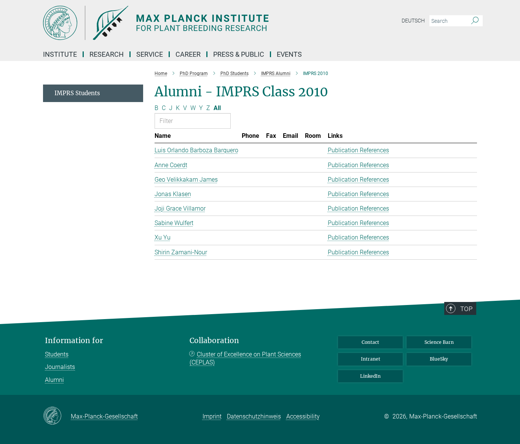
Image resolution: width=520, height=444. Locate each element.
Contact (370, 342)
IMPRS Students (77, 93)
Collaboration (214, 340)
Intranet (370, 359)
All (217, 108)
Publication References (358, 150)
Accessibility (303, 416)
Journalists (60, 367)
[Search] (475, 21)
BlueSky (439, 359)
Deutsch (413, 21)
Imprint (212, 416)
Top (466, 309)
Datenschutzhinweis (254, 416)
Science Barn (439, 342)
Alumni (54, 379)
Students (57, 354)
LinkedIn (370, 376)
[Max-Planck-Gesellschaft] (57, 416)
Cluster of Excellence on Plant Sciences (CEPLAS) (245, 358)
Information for (74, 340)
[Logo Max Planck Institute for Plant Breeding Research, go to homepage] (186, 23)
